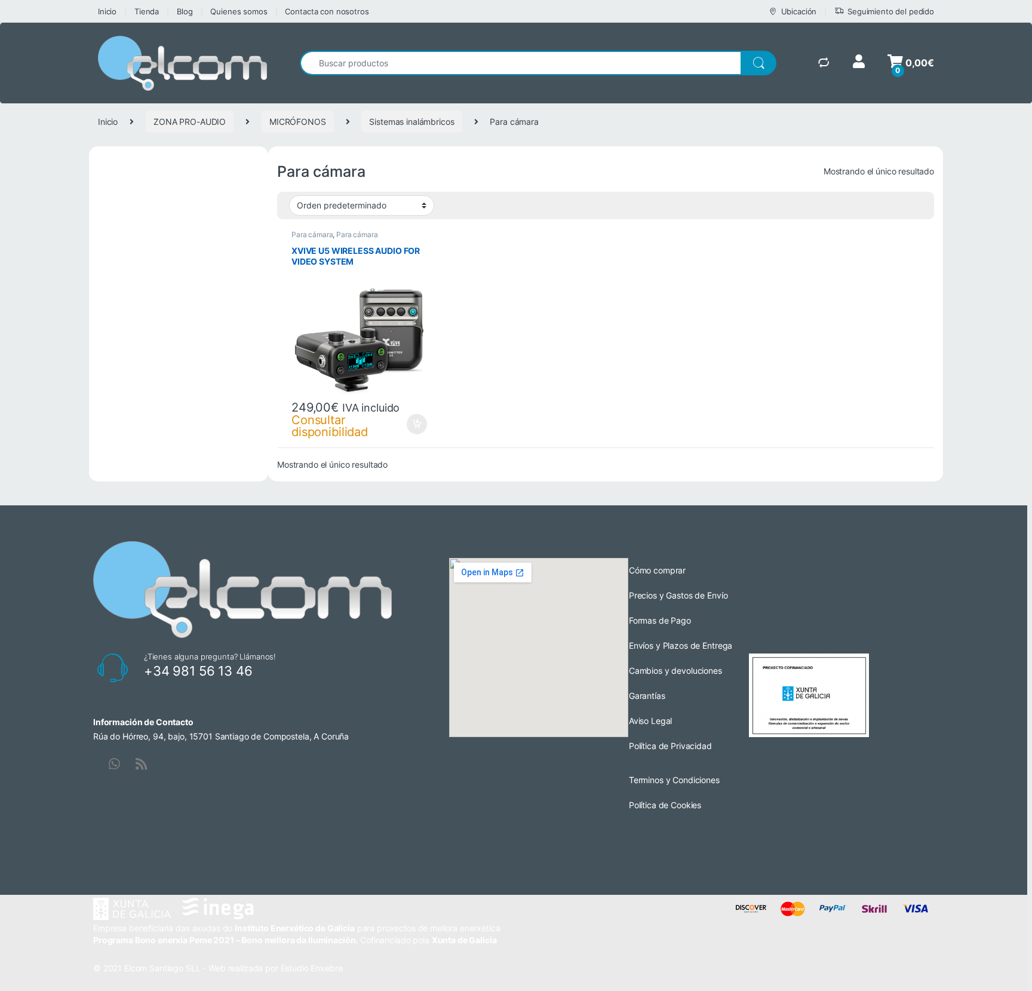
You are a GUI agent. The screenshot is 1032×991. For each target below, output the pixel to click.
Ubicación (799, 11)
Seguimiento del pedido (890, 11)
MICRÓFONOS (297, 121)
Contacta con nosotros (326, 11)
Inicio (107, 11)
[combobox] (520, 63)
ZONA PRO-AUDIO (189, 121)
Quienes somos (238, 11)
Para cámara (312, 234)
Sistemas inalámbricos (411, 121)
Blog (184, 11)
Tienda (146, 11)
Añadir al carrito (415, 424)
